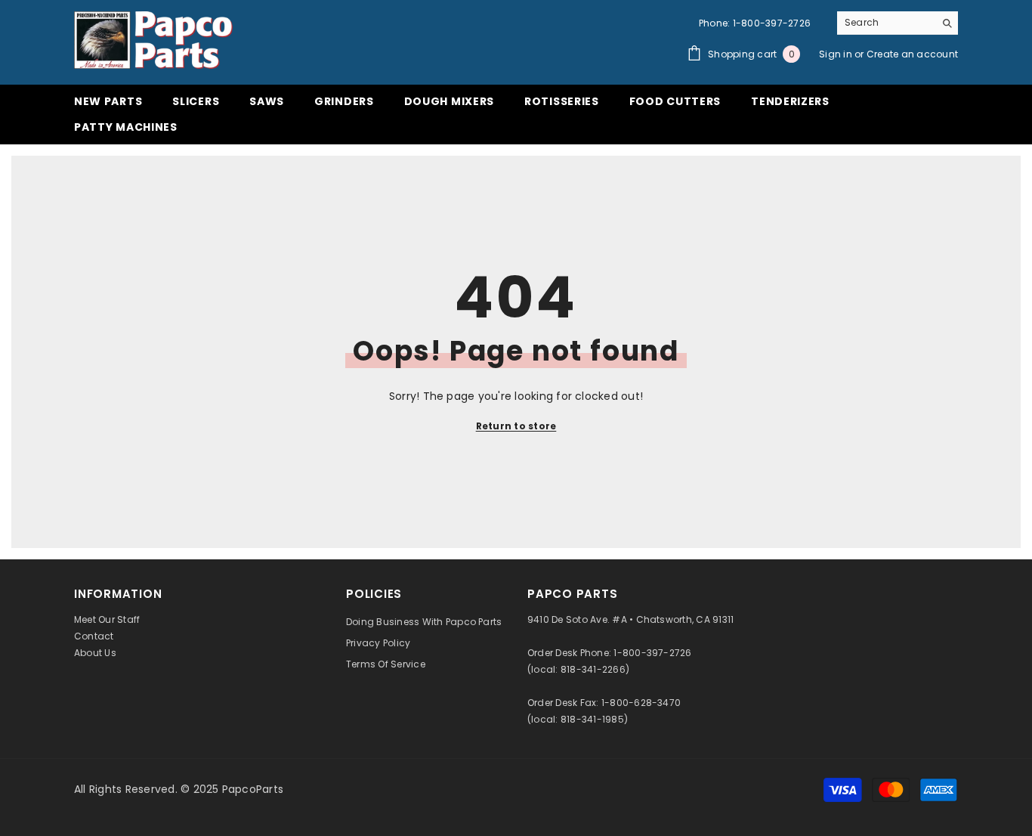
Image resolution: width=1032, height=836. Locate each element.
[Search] (897, 23)
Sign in (836, 54)
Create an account (912, 54)
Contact (94, 636)
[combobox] (886, 22)
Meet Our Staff (107, 619)
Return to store (516, 426)
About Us (95, 652)
